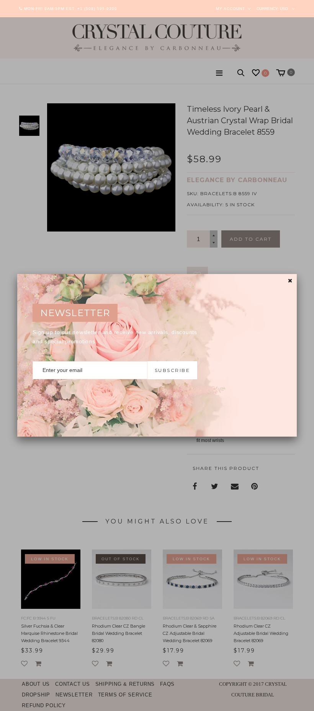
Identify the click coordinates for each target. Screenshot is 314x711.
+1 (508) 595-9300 (97, 9)
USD (284, 9)
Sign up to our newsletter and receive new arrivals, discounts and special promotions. (115, 336)
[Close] (290, 280)
